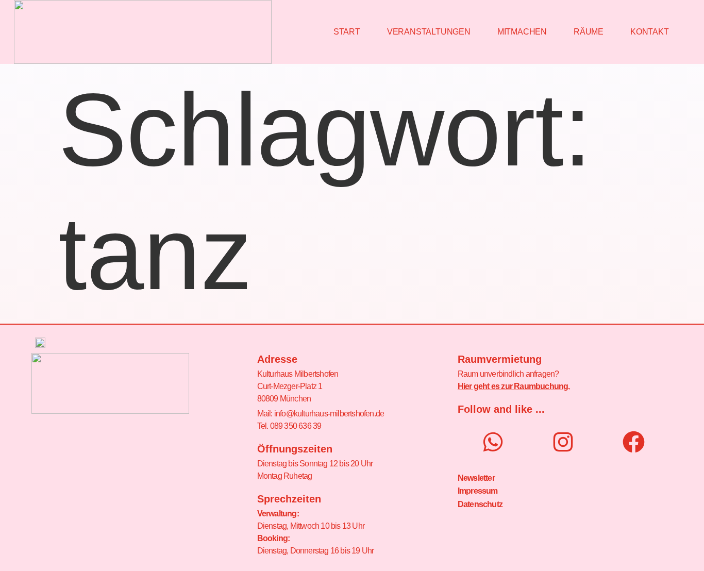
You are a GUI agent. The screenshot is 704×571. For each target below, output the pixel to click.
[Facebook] (634, 442)
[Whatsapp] (493, 442)
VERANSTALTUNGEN (429, 31)
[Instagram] (563, 442)
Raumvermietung (500, 359)
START (346, 31)
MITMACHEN (522, 31)
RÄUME (589, 31)
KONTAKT (649, 31)
